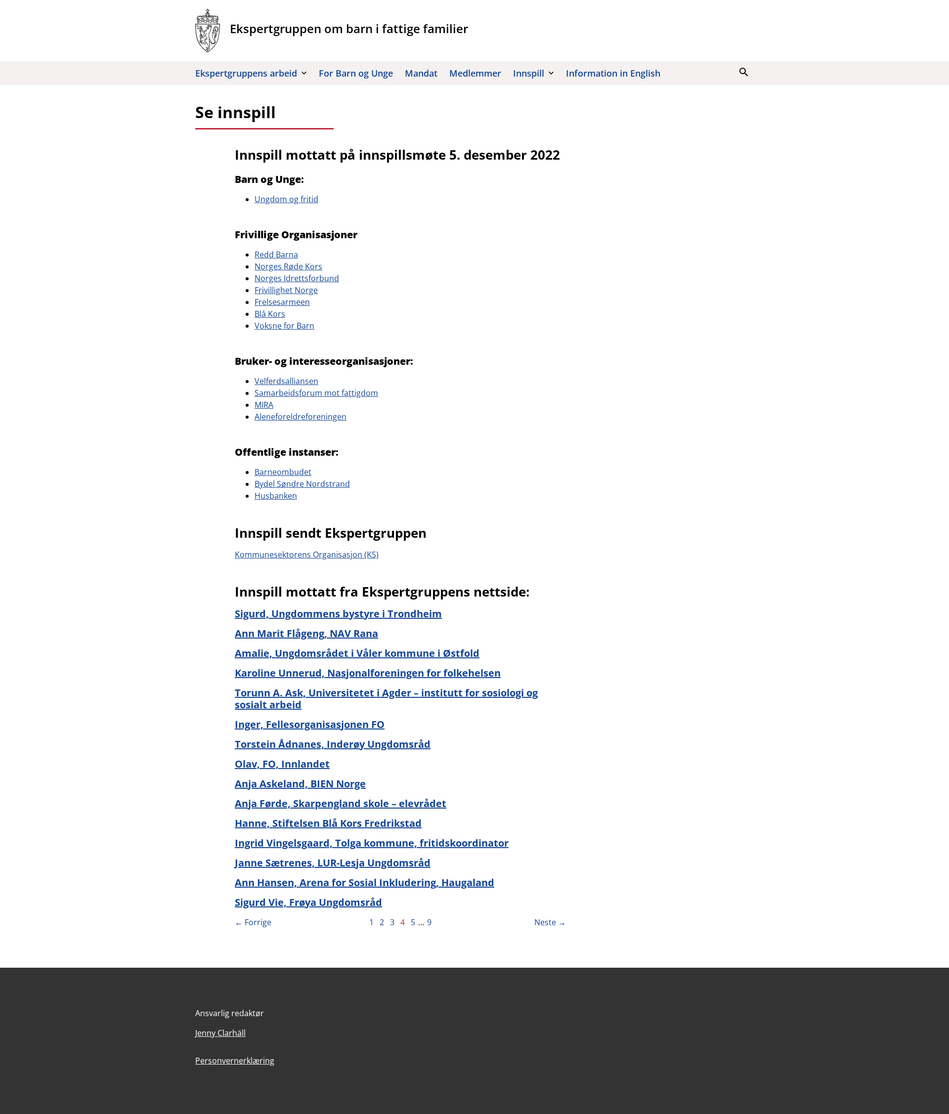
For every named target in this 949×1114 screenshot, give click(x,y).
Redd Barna (276, 254)
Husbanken (276, 495)
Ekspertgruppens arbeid (246, 73)
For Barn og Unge (356, 73)
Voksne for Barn (284, 325)
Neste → (550, 922)
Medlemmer (475, 73)
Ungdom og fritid (286, 199)
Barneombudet (283, 472)
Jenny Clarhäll (220, 1033)
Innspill (528, 73)
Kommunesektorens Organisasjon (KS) (307, 554)
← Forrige (253, 922)
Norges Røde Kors (288, 266)
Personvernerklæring (234, 1060)
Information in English (613, 73)
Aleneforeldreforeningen (300, 416)
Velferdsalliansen (286, 381)
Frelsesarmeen (282, 302)
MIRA (264, 404)
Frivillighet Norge (286, 290)
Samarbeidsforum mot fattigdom (316, 392)
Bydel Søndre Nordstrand (302, 483)
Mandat (421, 73)
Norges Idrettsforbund (297, 278)
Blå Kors (270, 313)
